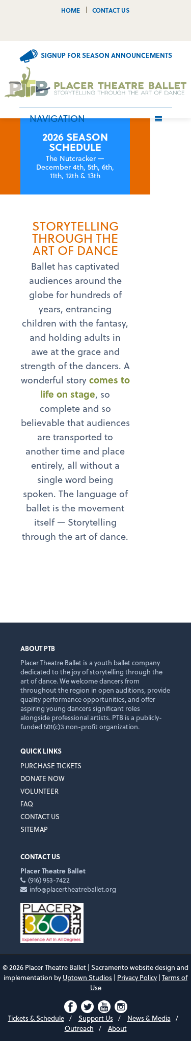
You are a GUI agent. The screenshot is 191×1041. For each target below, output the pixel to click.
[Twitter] (88, 30)
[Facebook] (73, 30)
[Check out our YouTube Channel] (104, 1006)
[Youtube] (103, 30)
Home (70, 10)
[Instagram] (117, 30)
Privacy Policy (137, 977)
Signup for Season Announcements (106, 55)
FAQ (26, 803)
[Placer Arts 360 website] (52, 922)
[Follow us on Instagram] (121, 1006)
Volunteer (39, 791)
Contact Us (110, 10)
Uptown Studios (87, 977)
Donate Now (42, 778)
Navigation (57, 118)
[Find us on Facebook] (70, 1006)
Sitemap (34, 829)
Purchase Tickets (50, 765)
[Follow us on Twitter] (87, 1006)
